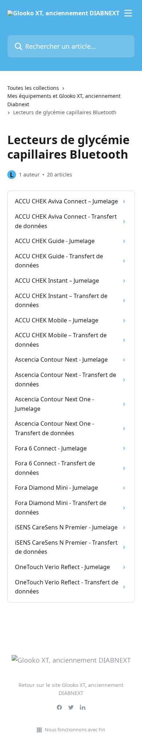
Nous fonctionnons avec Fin (75, 729)
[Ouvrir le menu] (128, 13)
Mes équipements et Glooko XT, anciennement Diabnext (64, 99)
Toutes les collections (33, 87)
